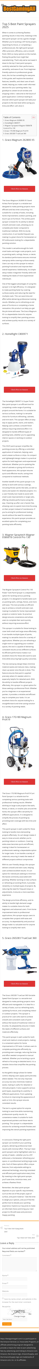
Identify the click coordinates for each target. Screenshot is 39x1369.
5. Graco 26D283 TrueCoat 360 (14, 133)
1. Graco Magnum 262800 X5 (13, 120)
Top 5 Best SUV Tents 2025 (26, 1236)
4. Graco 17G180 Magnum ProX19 (15, 131)
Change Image (19, 1316)
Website (5, 1291)
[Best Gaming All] (19, 8)
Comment (6, 1255)
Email (5, 1283)
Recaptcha (6, 1306)
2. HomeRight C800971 (11, 123)
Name (5, 1275)
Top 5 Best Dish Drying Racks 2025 (14, 1229)
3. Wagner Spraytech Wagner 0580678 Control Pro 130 (17, 126)
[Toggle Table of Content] (32, 117)
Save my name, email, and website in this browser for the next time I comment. (19, 1300)
